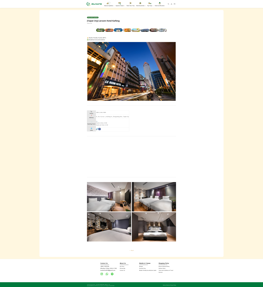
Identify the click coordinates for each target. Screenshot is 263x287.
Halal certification (159, 5)
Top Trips (149, 5)
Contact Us (122, 270)
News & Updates (108, 5)
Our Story (122, 266)
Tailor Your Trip (130, 5)
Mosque (141, 266)
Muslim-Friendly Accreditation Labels (147, 270)
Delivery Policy (162, 268)
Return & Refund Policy (164, 266)
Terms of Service (166, 285)
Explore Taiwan (120, 5)
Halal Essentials (140, 5)
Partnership (122, 268)
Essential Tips (142, 268)
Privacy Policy (173, 285)
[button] (168, 3)
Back (132, 250)
